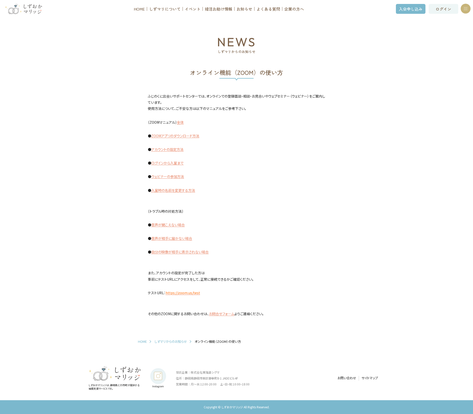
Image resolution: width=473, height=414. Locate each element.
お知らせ (244, 9)
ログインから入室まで (167, 162)
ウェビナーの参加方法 (167, 176)
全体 (180, 122)
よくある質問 (268, 9)
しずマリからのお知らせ (170, 341)
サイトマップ (369, 378)
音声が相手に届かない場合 (171, 238)
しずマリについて (165, 9)
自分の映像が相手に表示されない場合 (180, 251)
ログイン (443, 9)
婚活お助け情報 (218, 9)
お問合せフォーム (221, 313)
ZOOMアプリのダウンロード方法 (175, 135)
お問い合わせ (347, 378)
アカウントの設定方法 (167, 149)
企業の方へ (294, 9)
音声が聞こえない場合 (168, 224)
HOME (139, 9)
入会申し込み (410, 9)
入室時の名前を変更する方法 (173, 190)
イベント (193, 9)
